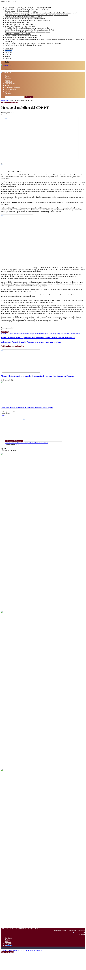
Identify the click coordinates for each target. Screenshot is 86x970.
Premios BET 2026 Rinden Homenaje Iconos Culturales (23, 17)
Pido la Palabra (10, 84)
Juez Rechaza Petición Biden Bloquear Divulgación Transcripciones (27, 32)
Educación (8, 82)
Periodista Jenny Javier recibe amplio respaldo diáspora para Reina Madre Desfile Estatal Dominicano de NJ (41, 13)
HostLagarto (81, 930)
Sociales (7, 85)
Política (7, 80)
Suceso (7, 91)
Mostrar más (5, 332)
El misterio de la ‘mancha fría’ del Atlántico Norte (21, 37)
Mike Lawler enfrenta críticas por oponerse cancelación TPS (25, 18)
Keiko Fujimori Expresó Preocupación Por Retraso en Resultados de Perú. (29, 30)
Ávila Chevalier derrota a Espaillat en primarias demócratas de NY (27, 28)
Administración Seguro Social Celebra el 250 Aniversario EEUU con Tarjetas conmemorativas (36, 15)
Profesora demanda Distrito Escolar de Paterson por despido (27, 408)
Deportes (8, 93)
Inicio (3, 100)
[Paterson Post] (6, 65)
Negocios (8, 78)
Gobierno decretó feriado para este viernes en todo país (23, 36)
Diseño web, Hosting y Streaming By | (66, 930)
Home (7, 76)
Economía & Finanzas (12, 87)
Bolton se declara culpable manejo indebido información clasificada (27, 20)
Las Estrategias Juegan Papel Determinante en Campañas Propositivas (28, 7)
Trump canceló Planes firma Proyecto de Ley (20, 26)
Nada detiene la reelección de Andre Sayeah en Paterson (23, 45)
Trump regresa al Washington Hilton (17, 22)
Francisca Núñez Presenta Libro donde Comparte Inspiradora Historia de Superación (33, 43)
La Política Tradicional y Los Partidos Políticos (20, 24)
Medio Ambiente (10, 89)
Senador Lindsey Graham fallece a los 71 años (20, 11)
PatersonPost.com (34, 928)
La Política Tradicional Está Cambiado (18, 34)
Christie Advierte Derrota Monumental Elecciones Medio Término (27, 9)
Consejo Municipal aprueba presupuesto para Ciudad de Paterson (26, 443)
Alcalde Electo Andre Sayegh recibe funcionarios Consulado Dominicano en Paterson (37, 376)
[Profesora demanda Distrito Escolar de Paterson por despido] (21, 404)
